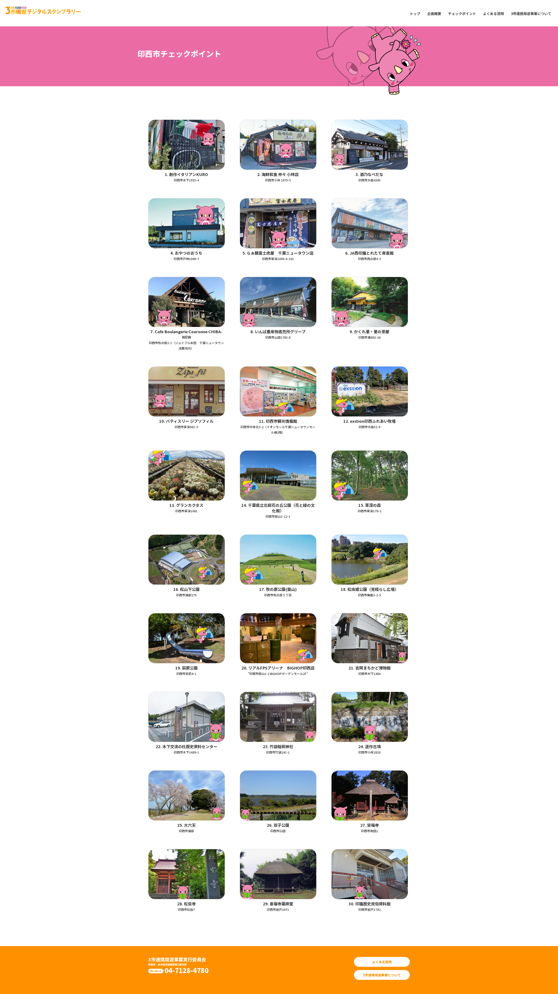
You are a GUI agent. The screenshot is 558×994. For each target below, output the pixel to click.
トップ (415, 13)
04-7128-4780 (187, 970)
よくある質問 (493, 13)
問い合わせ (155, 971)
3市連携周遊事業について (531, 13)
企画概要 (434, 13)
